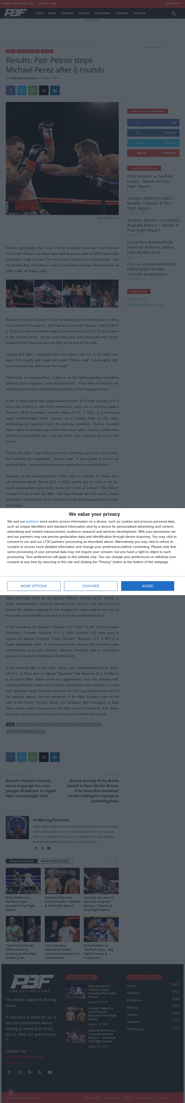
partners (32, 521)
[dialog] (92, 551)
